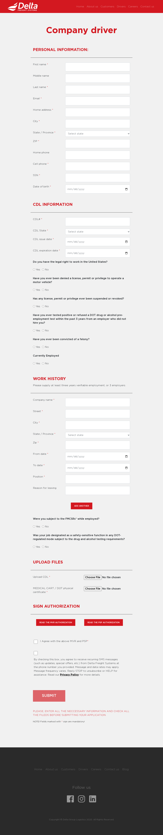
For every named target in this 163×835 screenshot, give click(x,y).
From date (40, 454)
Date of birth (42, 186)
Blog (125, 769)
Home (80, 6)
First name (40, 64)
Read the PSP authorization (104, 622)
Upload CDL (41, 577)
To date (39, 465)
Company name (43, 400)
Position (39, 476)
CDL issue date (43, 239)
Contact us (147, 6)
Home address (43, 110)
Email (37, 98)
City (36, 121)
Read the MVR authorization (55, 622)
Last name (40, 87)
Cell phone (41, 164)
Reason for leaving (44, 488)
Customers (107, 6)
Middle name (41, 76)
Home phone (41, 152)
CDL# (37, 219)
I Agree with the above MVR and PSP (63, 641)
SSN (36, 175)
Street (38, 411)
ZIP (36, 141)
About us (92, 6)
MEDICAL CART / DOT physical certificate (53, 590)
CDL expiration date (46, 250)
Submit (49, 696)
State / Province (44, 132)
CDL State (40, 230)
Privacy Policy (69, 675)
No (47, 269)
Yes (38, 269)
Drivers (121, 6)
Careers (133, 6)
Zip (36, 442)
